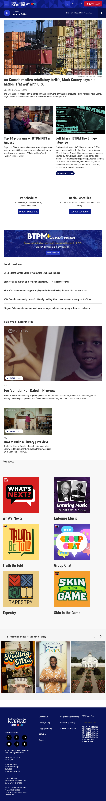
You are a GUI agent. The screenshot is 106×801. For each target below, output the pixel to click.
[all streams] (102, 13)
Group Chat (62, 565)
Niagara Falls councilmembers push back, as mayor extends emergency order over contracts (47, 308)
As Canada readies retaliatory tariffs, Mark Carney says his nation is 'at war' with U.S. (49, 82)
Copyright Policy (45, 728)
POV (5, 386)
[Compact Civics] (53, 667)
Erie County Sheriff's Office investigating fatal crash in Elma (32, 273)
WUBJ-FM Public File (90, 737)
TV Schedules (28, 198)
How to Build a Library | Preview (26, 442)
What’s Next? (12, 518)
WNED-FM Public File (90, 729)
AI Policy (42, 734)
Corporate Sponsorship (69, 717)
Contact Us (43, 717)
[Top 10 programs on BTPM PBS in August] (28, 120)
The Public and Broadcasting (88, 740)
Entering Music (66, 518)
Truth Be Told (13, 565)
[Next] (101, 636)
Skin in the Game (67, 612)
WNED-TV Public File (90, 727)
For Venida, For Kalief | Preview (29, 390)
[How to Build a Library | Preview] (28, 421)
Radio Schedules (80, 198)
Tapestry (9, 612)
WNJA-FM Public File (90, 731)
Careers (42, 740)
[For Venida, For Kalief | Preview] (53, 353)
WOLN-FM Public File (90, 735)
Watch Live (77, 4)
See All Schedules (28, 211)
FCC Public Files (88, 716)
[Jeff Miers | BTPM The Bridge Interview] (80, 120)
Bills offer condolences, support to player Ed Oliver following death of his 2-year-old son (45, 290)
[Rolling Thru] (18, 667)
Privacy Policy (44, 723)
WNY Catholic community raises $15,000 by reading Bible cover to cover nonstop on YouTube (47, 299)
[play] (7, 13)
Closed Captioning (67, 723)
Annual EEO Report (68, 728)
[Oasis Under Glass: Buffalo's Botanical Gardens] (88, 667)
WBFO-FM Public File (90, 733)
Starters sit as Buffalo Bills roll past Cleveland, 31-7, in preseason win (37, 281)
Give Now (94, 4)
